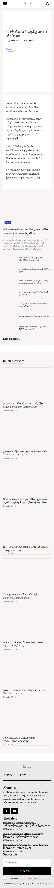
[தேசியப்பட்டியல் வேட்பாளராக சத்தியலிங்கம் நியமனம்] (27, 718)
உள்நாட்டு (11, 49)
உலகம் (8, 223)
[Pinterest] (30, 18)
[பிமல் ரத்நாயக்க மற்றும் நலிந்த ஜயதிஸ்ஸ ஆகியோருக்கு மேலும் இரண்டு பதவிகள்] (27, 479)
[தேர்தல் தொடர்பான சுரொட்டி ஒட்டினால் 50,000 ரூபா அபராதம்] (10, 328)
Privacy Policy (32, 878)
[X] (24, 18)
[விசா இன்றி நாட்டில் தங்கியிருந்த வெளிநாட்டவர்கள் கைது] (27, 575)
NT (49, 884)
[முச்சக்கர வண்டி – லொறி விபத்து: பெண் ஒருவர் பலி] (10, 293)
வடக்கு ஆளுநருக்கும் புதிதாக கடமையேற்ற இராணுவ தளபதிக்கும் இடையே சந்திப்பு (23, 835)
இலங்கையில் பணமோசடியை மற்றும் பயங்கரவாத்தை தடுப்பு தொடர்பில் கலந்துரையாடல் (26, 824)
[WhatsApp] (37, 18)
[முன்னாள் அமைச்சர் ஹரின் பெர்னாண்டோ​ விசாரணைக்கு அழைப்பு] (27, 432)
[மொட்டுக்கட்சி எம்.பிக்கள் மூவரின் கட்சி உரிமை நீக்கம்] (10, 305)
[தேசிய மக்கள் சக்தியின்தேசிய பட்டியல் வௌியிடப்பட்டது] (27, 670)
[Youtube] (14, 811)
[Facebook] (17, 18)
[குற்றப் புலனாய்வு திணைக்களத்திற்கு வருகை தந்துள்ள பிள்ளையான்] (27, 384)
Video (6, 829)
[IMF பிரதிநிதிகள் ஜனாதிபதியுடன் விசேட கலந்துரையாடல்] (27, 527)
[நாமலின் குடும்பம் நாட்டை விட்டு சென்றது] (10, 316)
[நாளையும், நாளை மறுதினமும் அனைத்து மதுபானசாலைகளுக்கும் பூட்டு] (10, 282)
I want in (25, 871)
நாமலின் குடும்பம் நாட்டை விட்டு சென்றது (34, 316)
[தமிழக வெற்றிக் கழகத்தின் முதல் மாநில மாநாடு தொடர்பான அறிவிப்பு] (27, 209)
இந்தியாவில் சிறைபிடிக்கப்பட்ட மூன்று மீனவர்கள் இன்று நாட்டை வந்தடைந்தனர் (25, 846)
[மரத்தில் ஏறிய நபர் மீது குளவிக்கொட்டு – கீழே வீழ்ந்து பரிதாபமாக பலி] (10, 259)
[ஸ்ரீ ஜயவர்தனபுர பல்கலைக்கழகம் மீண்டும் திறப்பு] (10, 270)
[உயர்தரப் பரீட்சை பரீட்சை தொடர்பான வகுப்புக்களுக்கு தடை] (27, 623)
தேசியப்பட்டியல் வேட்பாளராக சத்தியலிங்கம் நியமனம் (19, 739)
